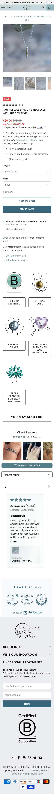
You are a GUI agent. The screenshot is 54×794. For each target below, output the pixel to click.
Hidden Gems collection (27, 140)
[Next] (48, 48)
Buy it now (27, 209)
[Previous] (5, 48)
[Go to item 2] (32, 451)
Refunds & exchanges (16, 260)
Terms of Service (19, 773)
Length (6, 165)
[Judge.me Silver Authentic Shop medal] (41, 600)
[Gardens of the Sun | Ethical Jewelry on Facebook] (19, 758)
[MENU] (1, 7)
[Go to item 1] (12, 451)
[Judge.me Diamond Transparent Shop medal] (13, 600)
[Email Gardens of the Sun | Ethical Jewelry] (13, 758)
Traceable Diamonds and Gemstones (39, 348)
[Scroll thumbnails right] (48, 451)
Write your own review (27, 465)
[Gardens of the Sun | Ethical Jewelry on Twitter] (35, 758)
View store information (15, 229)
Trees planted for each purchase (14, 397)
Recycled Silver (14, 346)
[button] (24, 127)
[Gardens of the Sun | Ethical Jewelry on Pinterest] (29, 758)
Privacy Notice (40, 770)
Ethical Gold (40, 302)
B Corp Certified (14, 302)
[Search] (43, 7)
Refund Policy (36, 773)
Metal (6, 178)
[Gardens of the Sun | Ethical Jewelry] (27, 7)
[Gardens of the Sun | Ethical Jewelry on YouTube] (40, 758)
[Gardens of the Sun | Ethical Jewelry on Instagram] (24, 758)
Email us (7, 237)
